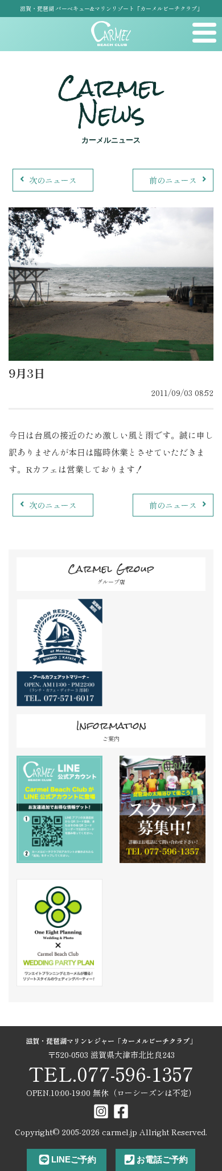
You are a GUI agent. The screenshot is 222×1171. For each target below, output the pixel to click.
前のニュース (173, 180)
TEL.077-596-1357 (111, 1073)
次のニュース (53, 180)
